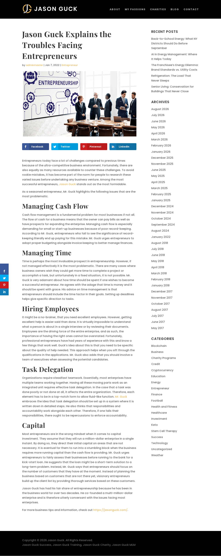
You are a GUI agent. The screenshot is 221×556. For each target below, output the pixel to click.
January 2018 (160, 285)
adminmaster (34, 65)
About (115, 9)
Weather (157, 455)
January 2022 (160, 237)
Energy (156, 382)
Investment (159, 419)
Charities (158, 9)
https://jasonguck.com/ (110, 510)
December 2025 (162, 158)
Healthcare (159, 413)
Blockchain (159, 346)
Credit (155, 364)
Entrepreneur (69, 65)
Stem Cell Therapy (164, 431)
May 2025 (158, 176)
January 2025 (160, 200)
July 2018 (157, 249)
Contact (191, 9)
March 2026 (159, 139)
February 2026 (161, 146)
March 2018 (159, 273)
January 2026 (160, 152)
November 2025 (162, 164)
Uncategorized (161, 449)
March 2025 (159, 188)
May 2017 (157, 328)
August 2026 (160, 109)
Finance (156, 394)
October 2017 (160, 304)
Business (157, 352)
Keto (154, 425)
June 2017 (158, 322)
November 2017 (161, 298)
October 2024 (161, 219)
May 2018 (157, 261)
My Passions (135, 9)
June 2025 (158, 170)
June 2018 (158, 255)
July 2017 (157, 316)
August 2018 (159, 243)
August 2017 (159, 310)
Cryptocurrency (162, 370)
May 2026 (158, 127)
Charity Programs (163, 358)
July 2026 (158, 115)
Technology (159, 443)
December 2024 (162, 206)
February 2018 (160, 279)
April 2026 (158, 133)
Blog (175, 9)
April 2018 (157, 267)
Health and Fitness (164, 407)
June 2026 (158, 121)
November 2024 (162, 213)
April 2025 (158, 182)
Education (158, 376)
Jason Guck (67, 184)
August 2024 (160, 231)
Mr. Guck (121, 397)
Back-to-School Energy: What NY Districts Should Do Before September (174, 43)
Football (157, 401)
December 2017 (161, 291)
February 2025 (161, 194)
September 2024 (163, 225)
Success (157, 437)
